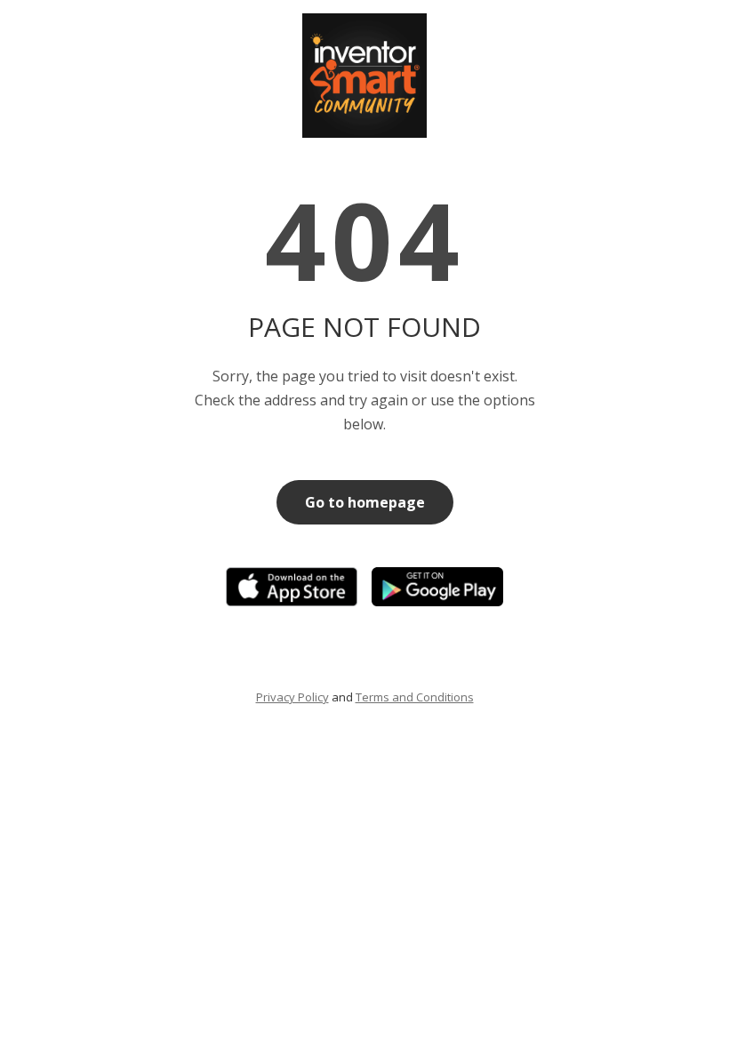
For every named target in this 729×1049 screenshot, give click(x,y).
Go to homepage (365, 502)
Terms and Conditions (415, 697)
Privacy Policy (292, 697)
